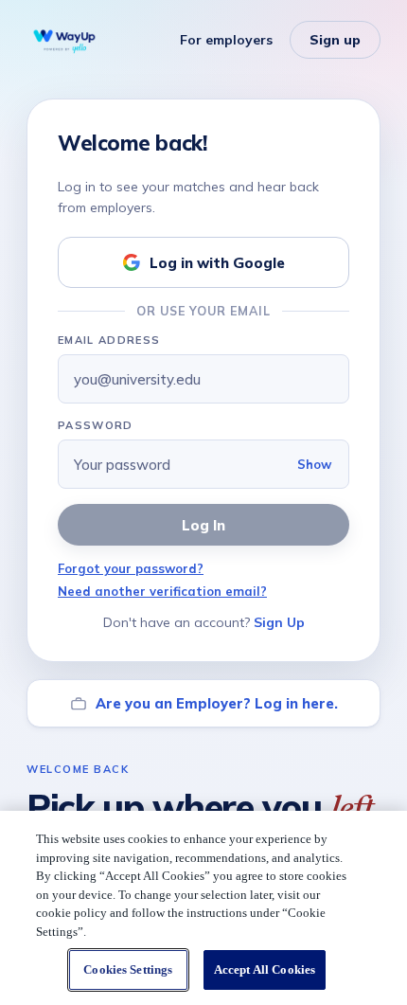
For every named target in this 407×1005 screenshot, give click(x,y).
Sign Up (279, 622)
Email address (109, 340)
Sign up (335, 39)
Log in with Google (217, 263)
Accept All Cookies (264, 969)
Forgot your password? (131, 568)
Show (314, 464)
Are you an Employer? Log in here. (217, 703)
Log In (203, 525)
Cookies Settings (127, 969)
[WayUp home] (64, 40)
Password (95, 425)
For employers (226, 39)
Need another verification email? (162, 591)
